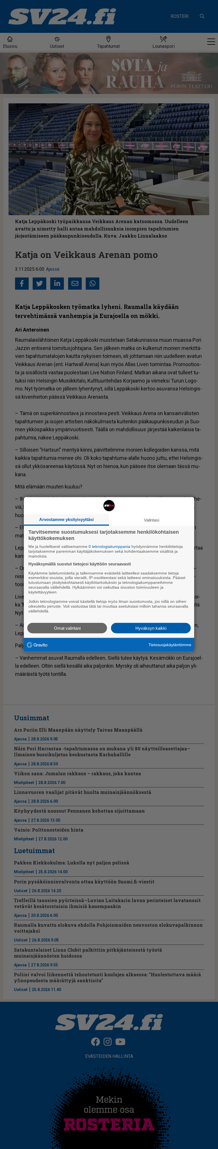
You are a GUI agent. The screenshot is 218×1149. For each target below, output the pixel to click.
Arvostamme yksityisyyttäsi (66, 519)
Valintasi (151, 520)
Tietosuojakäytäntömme (169, 644)
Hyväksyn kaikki (150, 627)
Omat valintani (67, 627)
